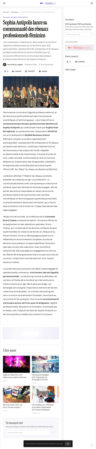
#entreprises (23, 17)
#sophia (14, 17)
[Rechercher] (91, 3)
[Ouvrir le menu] (4, 3)
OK (68, 444)
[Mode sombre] (92, 445)
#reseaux (15, 12)
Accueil (6, 12)
